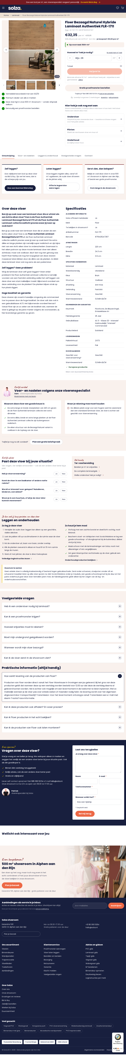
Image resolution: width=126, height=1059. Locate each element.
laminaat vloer (16, 271)
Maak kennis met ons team (25, 396)
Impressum (111, 1050)
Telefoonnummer (84, 787)
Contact (89, 155)
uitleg (80, 80)
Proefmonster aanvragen (55, 949)
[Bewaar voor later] (117, 7)
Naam (78, 776)
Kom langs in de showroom (103, 188)
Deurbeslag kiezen (93, 974)
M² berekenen (91, 967)
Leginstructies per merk (96, 978)
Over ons (6, 989)
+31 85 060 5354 (92, 924)
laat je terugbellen (106, 93)
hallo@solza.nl (56, 781)
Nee (63, 474)
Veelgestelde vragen (71, 155)
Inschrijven (116, 905)
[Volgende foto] (57, 50)
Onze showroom (9, 993)
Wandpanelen (8, 956)
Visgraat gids (91, 960)
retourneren (113, 97)
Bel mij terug (85, 813)
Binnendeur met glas (12, 1031)
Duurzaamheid (8, 1011)
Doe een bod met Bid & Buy (20, 188)
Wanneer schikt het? (85, 797)
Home (6, 15)
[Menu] (3, 7)
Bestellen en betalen (52, 956)
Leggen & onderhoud (48, 155)
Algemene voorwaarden (94, 1050)
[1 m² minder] (70, 58)
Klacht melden (50, 970)
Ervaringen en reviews (11, 996)
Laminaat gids (92, 952)
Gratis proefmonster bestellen (94, 88)
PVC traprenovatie (73, 1031)
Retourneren (49, 963)
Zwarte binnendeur (104, 1026)
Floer (67, 30)
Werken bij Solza (9, 1007)
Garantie (47, 967)
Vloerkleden (7, 963)
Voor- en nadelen (26, 155)
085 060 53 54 (91, 93)
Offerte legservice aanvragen (58, 186)
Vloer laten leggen (51, 952)
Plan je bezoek (12, 885)
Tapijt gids (90, 956)
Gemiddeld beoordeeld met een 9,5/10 (22, 94)
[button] (122, 7)
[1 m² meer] (119, 58)
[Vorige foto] (6, 50)
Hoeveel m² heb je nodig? (80, 52)
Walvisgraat (23, 1026)
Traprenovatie (8, 960)
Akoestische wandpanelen (51, 1031)
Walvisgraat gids (93, 963)
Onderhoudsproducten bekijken (80, 560)
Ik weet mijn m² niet (114, 52)
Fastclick (22, 278)
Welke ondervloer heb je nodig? (87, 475)
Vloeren (5, 949)
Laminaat (15, 15)
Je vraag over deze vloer (87, 754)
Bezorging (48, 960)
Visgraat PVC (9, 1026)
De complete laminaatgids (85, 471)
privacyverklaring (42, 909)
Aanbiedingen (8, 970)
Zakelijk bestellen (9, 1004)
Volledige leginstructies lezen (16, 558)
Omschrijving (8, 155)
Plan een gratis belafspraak (46, 442)
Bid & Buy (6, 1000)
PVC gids (89, 949)
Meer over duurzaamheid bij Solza (79, 372)
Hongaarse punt (38, 1026)
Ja (56, 474)
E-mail (102, 776)
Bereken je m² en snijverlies (85, 467)
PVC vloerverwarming (58, 1026)
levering (104, 97)
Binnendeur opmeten (95, 970)
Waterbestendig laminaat (81, 1026)
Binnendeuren (8, 952)
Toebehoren (7, 967)
